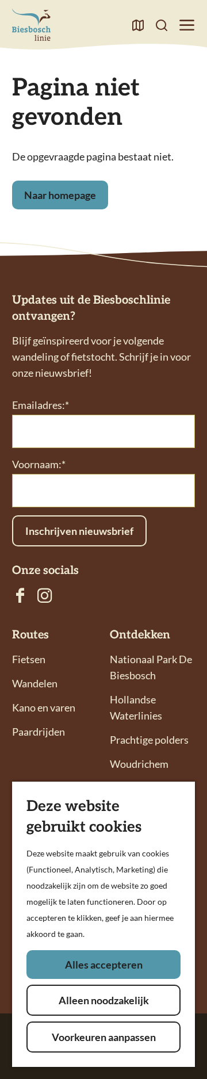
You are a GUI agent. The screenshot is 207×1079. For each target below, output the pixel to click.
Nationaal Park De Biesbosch (151, 667)
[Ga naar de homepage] (31, 25)
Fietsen (28, 659)
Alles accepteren (104, 964)
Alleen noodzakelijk (104, 1000)
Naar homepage (60, 195)
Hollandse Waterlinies (136, 707)
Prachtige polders (149, 739)
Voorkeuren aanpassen (104, 1037)
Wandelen (34, 683)
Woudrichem (139, 763)
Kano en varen (43, 707)
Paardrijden (38, 731)
